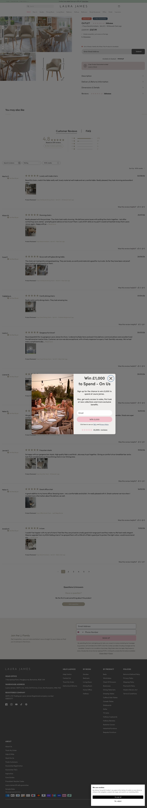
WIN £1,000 (94, 419)
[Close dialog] (111, 378)
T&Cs (95, 424)
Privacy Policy (104, 424)
